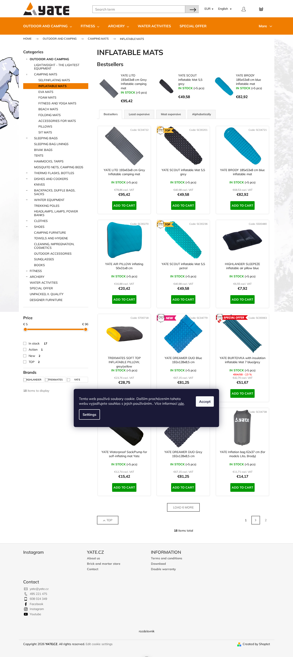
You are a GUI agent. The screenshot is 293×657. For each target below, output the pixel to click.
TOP (34, 362)
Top (109, 520)
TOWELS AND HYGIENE (51, 238)
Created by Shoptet (256, 644)
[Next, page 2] (255, 520)
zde (181, 403)
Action (36, 349)
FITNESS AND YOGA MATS (57, 103)
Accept (205, 401)
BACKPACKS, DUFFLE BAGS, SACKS (54, 192)
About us (93, 558)
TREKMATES (56, 379)
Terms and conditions (166, 558)
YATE (77, 379)
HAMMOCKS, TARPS (49, 161)
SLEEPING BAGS (46, 138)
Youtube (35, 614)
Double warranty (163, 569)
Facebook (36, 604)
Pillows (45, 126)
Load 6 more (183, 507)
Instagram (37, 609)
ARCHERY (37, 277)
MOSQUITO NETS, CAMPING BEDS (58, 167)
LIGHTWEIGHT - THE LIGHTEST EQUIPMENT (56, 67)
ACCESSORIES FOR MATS (57, 121)
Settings (89, 414)
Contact (92, 569)
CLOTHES (41, 221)
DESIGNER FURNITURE (46, 300)
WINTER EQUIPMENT (49, 200)
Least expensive (139, 114)
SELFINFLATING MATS (54, 80)
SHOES (39, 227)
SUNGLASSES (44, 259)
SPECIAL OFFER (41, 288)
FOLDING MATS (49, 115)
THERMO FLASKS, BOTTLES (54, 173)
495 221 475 (38, 594)
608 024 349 (38, 599)
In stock (38, 343)
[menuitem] (47, 26)
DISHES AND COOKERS (51, 179)
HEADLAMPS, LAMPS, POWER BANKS (56, 213)
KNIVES (39, 184)
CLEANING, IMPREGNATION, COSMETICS (54, 246)
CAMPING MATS (45, 74)
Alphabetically (201, 114)
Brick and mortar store (103, 563)
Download (158, 563)
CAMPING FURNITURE (50, 233)
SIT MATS (45, 132)
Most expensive (171, 114)
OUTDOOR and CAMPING (49, 59)
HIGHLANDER (33, 379)
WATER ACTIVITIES (44, 283)
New (34, 356)
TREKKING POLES (46, 206)
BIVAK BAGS (43, 150)
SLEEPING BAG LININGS (51, 144)
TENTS (38, 155)
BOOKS (39, 265)
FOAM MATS (47, 97)
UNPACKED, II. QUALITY (47, 294)
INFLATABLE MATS (52, 86)
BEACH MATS (48, 109)
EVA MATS (45, 92)
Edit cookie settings (99, 644)
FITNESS (36, 271)
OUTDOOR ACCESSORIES (53, 254)
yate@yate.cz (39, 589)
